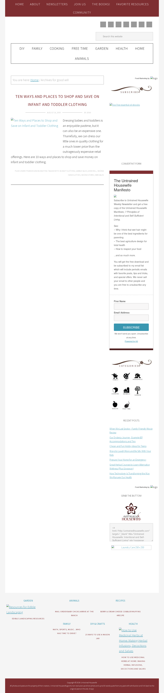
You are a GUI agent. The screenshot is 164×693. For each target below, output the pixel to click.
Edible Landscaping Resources (28, 618)
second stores (87, 175)
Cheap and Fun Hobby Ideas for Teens (128, 446)
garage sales (81, 171)
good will (92, 171)
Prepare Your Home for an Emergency (128, 459)
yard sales (99, 175)
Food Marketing (141, 78)
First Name (120, 301)
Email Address (122, 312)
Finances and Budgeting (37, 171)
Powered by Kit (131, 341)
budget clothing (67, 171)
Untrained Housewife (32, 30)
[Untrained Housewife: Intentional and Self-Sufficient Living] (131, 521)
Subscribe (131, 327)
